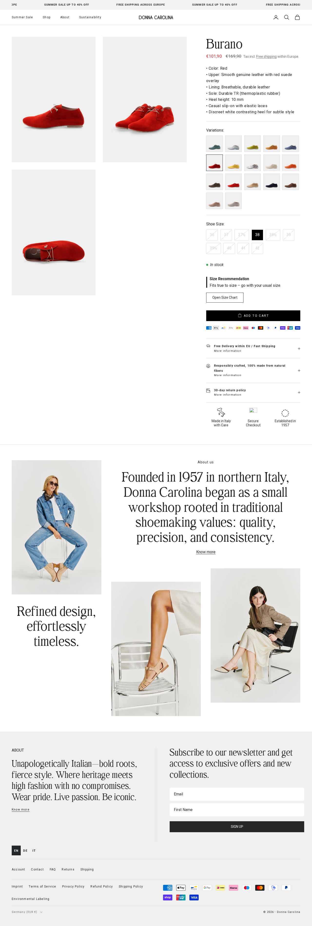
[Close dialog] (245, 404)
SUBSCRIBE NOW (203, 513)
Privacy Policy (214, 525)
